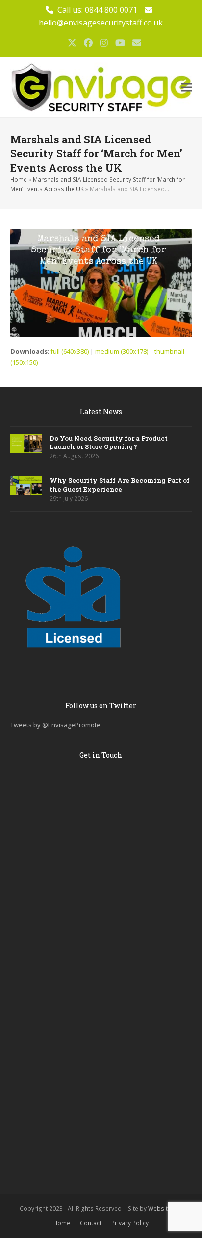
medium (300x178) (121, 351)
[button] (186, 87)
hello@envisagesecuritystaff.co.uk (101, 22)
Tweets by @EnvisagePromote (55, 724)
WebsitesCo (165, 1208)
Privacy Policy (130, 1223)
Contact (90, 1223)
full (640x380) (69, 351)
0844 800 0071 (111, 9)
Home (18, 179)
